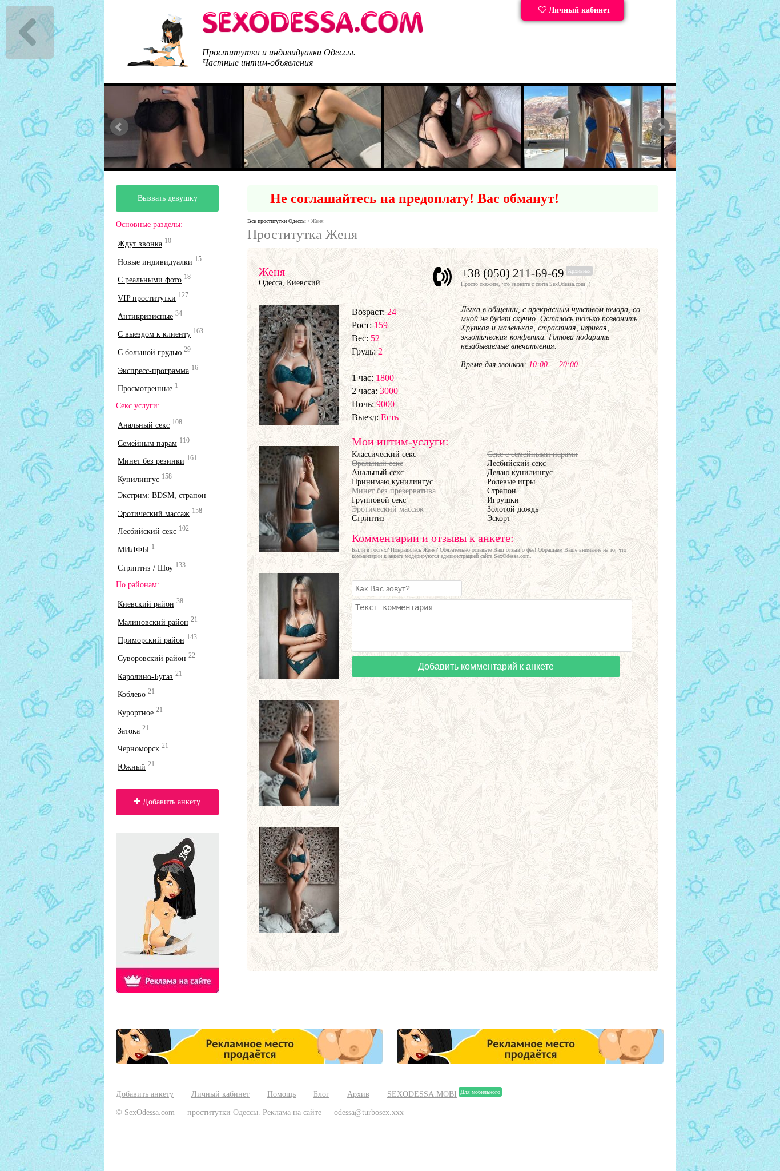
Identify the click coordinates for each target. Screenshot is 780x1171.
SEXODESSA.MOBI (422, 1094)
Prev (119, 127)
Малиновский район (153, 622)
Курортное (136, 712)
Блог (321, 1094)
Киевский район (146, 604)
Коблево (132, 694)
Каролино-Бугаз (145, 676)
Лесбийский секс (147, 531)
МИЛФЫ (133, 549)
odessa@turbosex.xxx (369, 1112)
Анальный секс (144, 425)
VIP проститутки (147, 298)
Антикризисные (145, 316)
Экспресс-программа (153, 370)
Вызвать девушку (168, 198)
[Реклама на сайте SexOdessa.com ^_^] (249, 1061)
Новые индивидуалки (155, 261)
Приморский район (151, 640)
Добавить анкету (170, 802)
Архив (358, 1094)
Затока (129, 730)
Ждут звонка (140, 244)
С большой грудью (150, 352)
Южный (132, 767)
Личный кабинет (578, 10)
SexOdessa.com (149, 1112)
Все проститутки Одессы (276, 221)
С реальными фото (150, 280)
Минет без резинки (151, 461)
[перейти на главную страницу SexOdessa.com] (313, 31)
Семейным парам (147, 443)
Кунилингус (138, 479)
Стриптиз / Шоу (145, 567)
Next (661, 127)
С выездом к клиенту (154, 334)
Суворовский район (152, 658)
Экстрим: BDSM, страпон (162, 495)
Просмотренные (145, 388)
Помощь (281, 1094)
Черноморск (138, 748)
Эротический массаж (154, 513)
